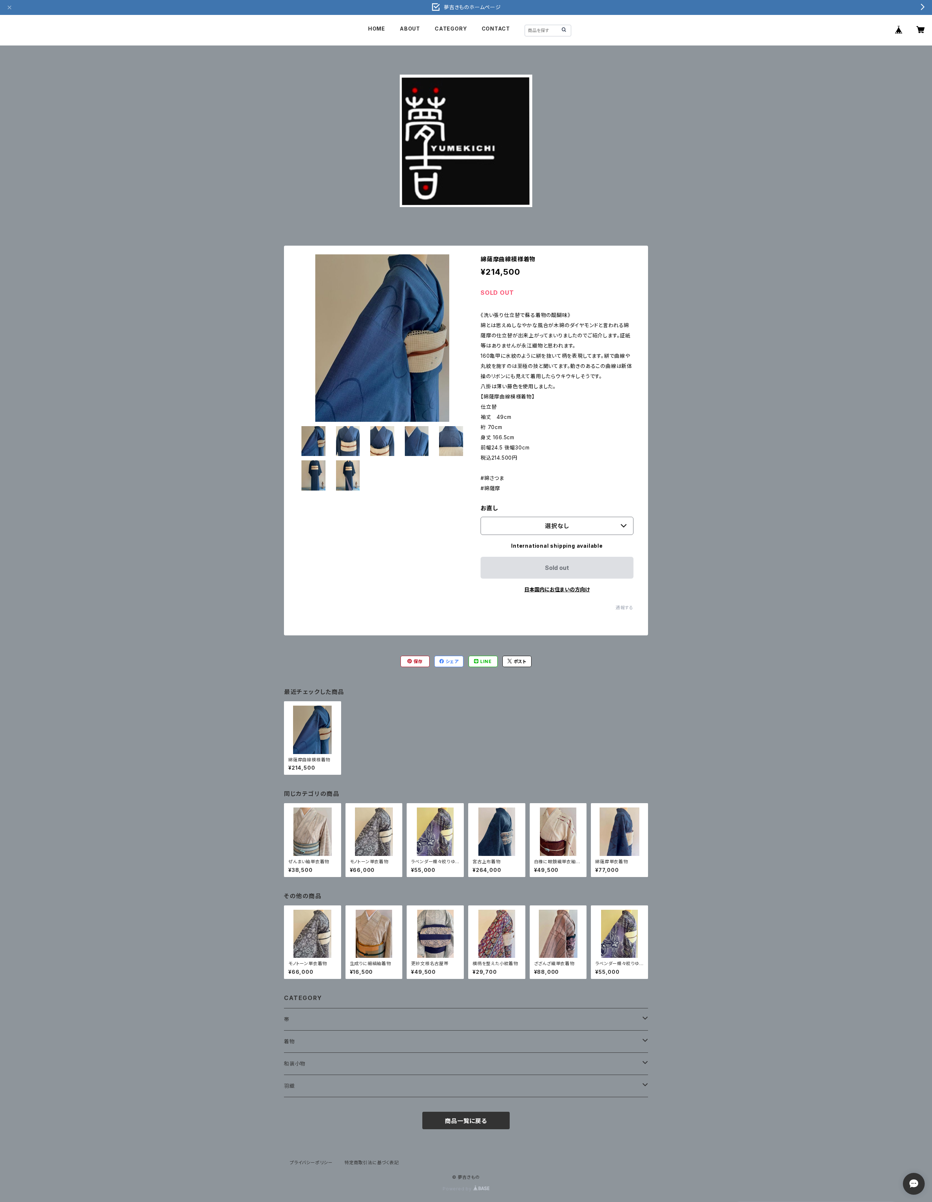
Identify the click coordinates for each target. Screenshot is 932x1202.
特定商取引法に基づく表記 (371, 1162)
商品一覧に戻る (466, 1120)
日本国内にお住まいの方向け (557, 589)
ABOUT (410, 28)
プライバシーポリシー (311, 1162)
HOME (376, 28)
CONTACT (496, 28)
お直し (489, 508)
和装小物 (294, 1063)
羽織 (289, 1086)
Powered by (458, 1188)
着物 (289, 1041)
